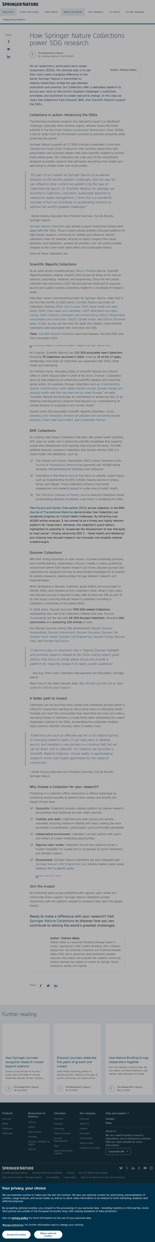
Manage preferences (13, 1225)
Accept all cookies (16, 1234)
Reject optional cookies (48, 1234)
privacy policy (20, 1217)
